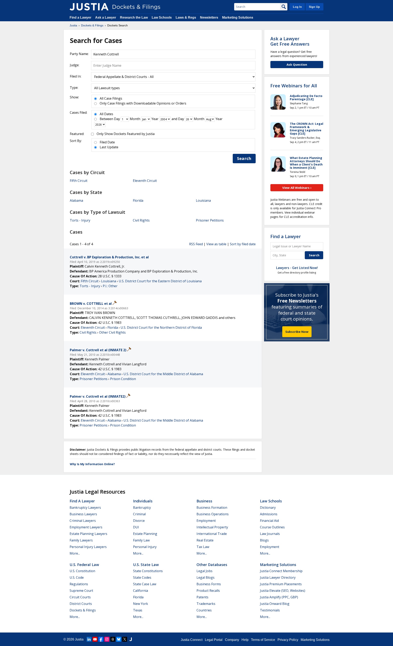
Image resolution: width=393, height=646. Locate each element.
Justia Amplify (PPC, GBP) (279, 597)
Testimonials (270, 610)
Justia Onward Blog (274, 603)
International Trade (211, 533)
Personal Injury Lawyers (88, 547)
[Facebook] (100, 639)
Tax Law (202, 547)
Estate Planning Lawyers (88, 533)
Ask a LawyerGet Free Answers (289, 41)
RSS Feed (196, 244)
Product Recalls (208, 590)
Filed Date (107, 142)
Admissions (268, 514)
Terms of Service (263, 639)
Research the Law (134, 17)
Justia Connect (191, 639)
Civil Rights (141, 220)
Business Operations (212, 514)
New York (140, 603)
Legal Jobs (204, 571)
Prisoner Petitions (210, 220)
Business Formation (211, 507)
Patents (202, 597)
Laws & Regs (186, 17)
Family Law (141, 540)
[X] (124, 639)
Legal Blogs (205, 577)
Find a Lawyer (80, 17)
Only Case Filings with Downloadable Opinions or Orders (143, 103)
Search (244, 158)
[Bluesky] (118, 639)
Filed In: (75, 76)
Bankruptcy (142, 507)
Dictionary (268, 507)
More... (75, 553)
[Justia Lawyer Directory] (130, 639)
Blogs (264, 540)
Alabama (76, 200)
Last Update (109, 147)
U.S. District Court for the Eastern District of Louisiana (160, 281)
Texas (137, 610)
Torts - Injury (80, 220)
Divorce (139, 520)
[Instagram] (106, 639)
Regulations (79, 584)
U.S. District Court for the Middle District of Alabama (163, 374)
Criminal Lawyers (83, 520)
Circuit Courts (80, 597)
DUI (136, 527)
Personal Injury (145, 547)
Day (117, 119)
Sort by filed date (243, 244)
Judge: (74, 65)
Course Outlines (272, 527)
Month (135, 119)
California (140, 590)
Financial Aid (269, 520)
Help (245, 639)
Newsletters (209, 17)
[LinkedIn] (89, 639)
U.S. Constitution (82, 571)
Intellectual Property (212, 527)
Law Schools (162, 17)
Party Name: (79, 54)
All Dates (106, 114)
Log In (297, 6)
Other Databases (211, 564)
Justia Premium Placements (281, 584)
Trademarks (205, 603)
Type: (74, 87)
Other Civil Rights (112, 332)
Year (154, 119)
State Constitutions (148, 571)
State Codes (142, 577)
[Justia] (89, 6)
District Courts (81, 603)
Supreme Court (81, 590)
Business (204, 501)
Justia (79, 639)
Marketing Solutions (237, 17)
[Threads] (112, 639)
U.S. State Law (146, 564)
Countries (204, 610)
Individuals (142, 501)
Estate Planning (145, 533)
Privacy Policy (288, 639)
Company (232, 639)
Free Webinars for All (293, 85)
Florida (138, 200)
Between (106, 119)
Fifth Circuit (78, 180)
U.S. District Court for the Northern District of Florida (161, 327)
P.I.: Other (110, 286)
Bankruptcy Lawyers (85, 507)
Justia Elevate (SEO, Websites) (282, 590)
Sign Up (314, 6)
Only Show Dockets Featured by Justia (126, 134)
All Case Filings (111, 98)
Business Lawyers (83, 514)
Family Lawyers (81, 540)
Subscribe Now (296, 332)
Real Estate (204, 540)
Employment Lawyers (86, 527)
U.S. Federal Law (84, 564)
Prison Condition (123, 379)
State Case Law (144, 584)
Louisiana (203, 200)
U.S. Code (77, 577)
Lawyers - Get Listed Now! (297, 268)
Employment (206, 520)
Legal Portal (213, 639)
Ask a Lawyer (106, 17)
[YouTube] (95, 639)
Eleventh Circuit (145, 180)
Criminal (139, 514)
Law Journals (270, 533)
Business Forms (208, 584)
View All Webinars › (297, 188)
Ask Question (297, 64)
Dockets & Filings (83, 610)
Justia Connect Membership (281, 571)
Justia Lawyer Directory (278, 577)
